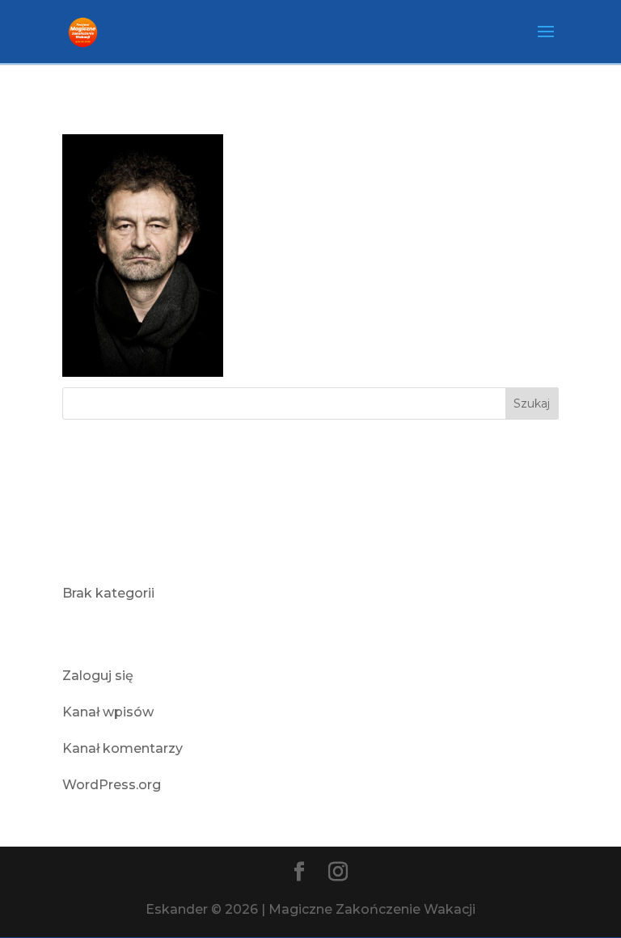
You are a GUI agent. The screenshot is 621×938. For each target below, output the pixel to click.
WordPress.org (111, 784)
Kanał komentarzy (122, 748)
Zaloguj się (97, 675)
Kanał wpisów (108, 712)
